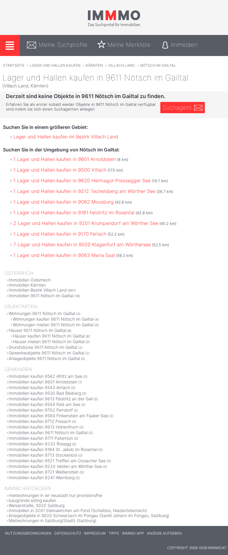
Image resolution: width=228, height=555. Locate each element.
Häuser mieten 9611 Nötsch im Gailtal (49, 341)
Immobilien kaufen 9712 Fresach (40, 421)
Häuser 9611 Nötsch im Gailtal (37, 330)
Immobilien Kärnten (27, 284)
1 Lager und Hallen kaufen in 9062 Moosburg (63, 202)
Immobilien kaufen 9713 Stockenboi (43, 455)
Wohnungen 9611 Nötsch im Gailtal (42, 313)
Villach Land (121, 65)
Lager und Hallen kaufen (55, 65)
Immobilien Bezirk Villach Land (38, 289)
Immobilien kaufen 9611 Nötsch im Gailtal (48, 432)
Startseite (13, 65)
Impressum (95, 533)
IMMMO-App (133, 533)
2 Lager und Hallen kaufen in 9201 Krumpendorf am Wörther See (85, 223)
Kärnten (94, 65)
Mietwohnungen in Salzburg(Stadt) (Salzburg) (52, 520)
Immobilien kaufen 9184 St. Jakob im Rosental (53, 449)
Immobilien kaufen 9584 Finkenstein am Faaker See (58, 415)
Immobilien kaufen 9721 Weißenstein (44, 471)
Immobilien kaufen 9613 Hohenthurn (43, 426)
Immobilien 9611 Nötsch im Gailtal (41, 295)
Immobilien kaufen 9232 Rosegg (40, 443)
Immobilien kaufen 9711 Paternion (41, 438)
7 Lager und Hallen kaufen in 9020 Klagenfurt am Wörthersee (82, 244)
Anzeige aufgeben (164, 533)
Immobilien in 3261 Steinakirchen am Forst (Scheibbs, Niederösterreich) (78, 510)
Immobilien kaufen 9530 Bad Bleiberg (45, 393)
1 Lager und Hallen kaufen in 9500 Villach (59, 170)
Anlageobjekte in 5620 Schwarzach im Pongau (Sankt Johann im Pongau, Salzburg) (89, 515)
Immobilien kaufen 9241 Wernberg (42, 477)
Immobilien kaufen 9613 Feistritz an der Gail (51, 398)
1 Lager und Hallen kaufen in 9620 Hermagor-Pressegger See (82, 180)
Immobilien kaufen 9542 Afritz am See (45, 376)
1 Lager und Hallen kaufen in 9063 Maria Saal (64, 255)
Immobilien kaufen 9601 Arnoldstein (43, 381)
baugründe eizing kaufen (32, 500)
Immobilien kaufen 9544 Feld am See (44, 404)
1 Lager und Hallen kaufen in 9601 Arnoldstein (64, 159)
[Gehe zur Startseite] (114, 26)
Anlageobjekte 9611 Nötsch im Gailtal (44, 358)
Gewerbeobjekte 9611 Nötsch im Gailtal (46, 352)
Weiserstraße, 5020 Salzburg (36, 505)
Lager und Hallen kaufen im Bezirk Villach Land (65, 137)
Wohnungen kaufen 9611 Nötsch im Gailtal (53, 319)
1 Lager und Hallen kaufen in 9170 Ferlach (59, 234)
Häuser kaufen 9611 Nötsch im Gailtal (49, 335)
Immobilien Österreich (30, 279)
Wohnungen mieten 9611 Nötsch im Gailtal (53, 324)
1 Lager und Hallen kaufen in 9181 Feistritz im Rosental (73, 212)
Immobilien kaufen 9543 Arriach (39, 387)
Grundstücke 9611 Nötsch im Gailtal (43, 347)
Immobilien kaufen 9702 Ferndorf (41, 409)
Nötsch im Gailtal (158, 65)
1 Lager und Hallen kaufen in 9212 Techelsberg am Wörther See (84, 191)
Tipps (114, 533)
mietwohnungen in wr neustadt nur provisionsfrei (55, 495)
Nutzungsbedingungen (28, 533)
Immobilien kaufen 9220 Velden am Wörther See (55, 466)
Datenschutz (67, 533)
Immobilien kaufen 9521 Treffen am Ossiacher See (57, 460)
